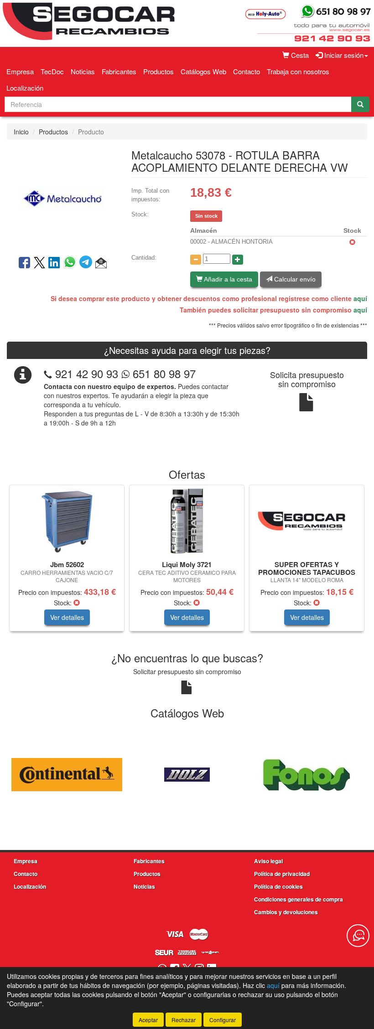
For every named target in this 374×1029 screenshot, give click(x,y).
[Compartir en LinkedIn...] (54, 263)
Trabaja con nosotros (298, 71)
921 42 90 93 (86, 373)
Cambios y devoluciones (286, 912)
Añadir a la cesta (227, 279)
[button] (101, 263)
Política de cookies (278, 886)
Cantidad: (143, 257)
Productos (158, 71)
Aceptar (148, 1020)
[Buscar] (360, 104)
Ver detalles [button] (67, 617)
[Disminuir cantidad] (195, 260)
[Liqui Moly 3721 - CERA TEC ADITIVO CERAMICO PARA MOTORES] (186, 521)
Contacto (246, 71)
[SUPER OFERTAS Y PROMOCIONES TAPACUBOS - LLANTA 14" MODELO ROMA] (306, 521)
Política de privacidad (282, 874)
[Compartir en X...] (39, 263)
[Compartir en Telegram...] (87, 263)
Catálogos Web (203, 71)
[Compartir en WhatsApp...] (71, 263)
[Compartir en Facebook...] (24, 263)
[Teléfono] (48, 373)
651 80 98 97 (163, 373)
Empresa (20, 71)
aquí (360, 298)
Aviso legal (268, 861)
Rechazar (183, 1020)
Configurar (222, 1020)
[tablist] (187, 562)
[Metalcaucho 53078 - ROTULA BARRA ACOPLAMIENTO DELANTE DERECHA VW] (62, 197)
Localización (24, 87)
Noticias (83, 71)
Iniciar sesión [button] (343, 55)
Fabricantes (119, 71)
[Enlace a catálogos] (66, 773)
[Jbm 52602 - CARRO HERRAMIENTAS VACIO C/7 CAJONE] (66, 521)
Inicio (21, 131)
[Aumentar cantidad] (237, 260)
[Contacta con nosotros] (358, 935)
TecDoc (52, 71)
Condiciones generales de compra (298, 899)
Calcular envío (294, 279)
